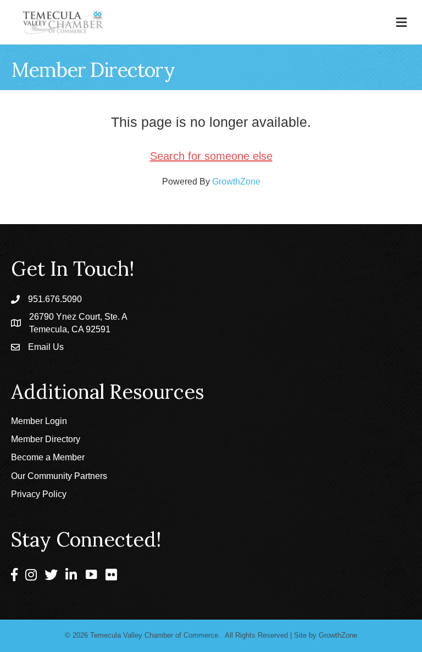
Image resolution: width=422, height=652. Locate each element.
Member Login (39, 421)
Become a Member (48, 457)
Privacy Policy (38, 494)
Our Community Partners (59, 476)
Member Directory (45, 439)
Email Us (46, 347)
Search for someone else (211, 156)
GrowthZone (236, 181)
